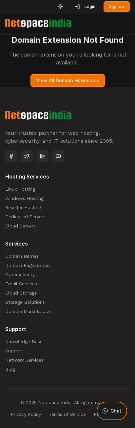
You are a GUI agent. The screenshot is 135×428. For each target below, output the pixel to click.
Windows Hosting (24, 198)
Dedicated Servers (25, 216)
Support (14, 350)
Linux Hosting (20, 189)
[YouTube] (58, 156)
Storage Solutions (25, 302)
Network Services (24, 360)
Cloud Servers (20, 225)
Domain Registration (27, 265)
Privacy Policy (26, 414)
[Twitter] (27, 156)
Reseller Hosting (23, 207)
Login (90, 6)
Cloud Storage (21, 293)
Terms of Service (67, 414)
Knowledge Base (24, 341)
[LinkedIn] (42, 156)
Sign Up (116, 6)
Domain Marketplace (28, 311)
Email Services (21, 283)
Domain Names (22, 256)
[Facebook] (11, 156)
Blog (10, 369)
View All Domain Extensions (67, 80)
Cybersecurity (20, 274)
